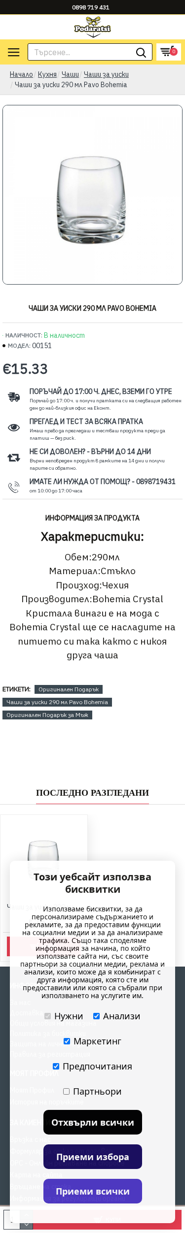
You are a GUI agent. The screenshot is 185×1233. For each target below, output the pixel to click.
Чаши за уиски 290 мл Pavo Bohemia (57, 702)
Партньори (97, 1091)
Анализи (122, 1016)
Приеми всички (93, 1191)
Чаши (70, 74)
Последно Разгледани (92, 792)
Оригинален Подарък (68, 689)
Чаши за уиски (106, 74)
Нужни (68, 1016)
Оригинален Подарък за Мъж (47, 714)
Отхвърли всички (92, 1122)
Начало (21, 74)
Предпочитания (97, 1066)
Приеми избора (92, 1157)
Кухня (47, 74)
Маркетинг (97, 1041)
